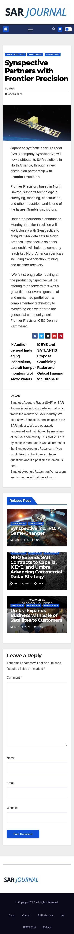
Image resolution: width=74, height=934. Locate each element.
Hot (62, 915)
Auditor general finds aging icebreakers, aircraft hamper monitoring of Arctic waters (23, 362)
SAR (12, 88)
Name (11, 758)
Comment (14, 677)
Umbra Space (51, 605)
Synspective (52, 54)
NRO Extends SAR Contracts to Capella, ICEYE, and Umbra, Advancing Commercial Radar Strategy (36, 567)
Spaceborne (35, 54)
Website (12, 807)
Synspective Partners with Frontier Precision (36, 70)
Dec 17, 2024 (22, 583)
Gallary (47, 927)
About (12, 915)
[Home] (6, 29)
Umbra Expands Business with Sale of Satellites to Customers (36, 615)
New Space (35, 552)
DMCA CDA (29, 927)
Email (10, 783)
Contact (26, 915)
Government (18, 523)
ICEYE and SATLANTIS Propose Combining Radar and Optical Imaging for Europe (50, 362)
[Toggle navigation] (30, 29)
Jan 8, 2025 (21, 540)
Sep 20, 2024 (22, 627)
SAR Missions (46, 915)
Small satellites (15, 54)
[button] (53, 29)
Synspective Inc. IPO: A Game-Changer (35, 531)
